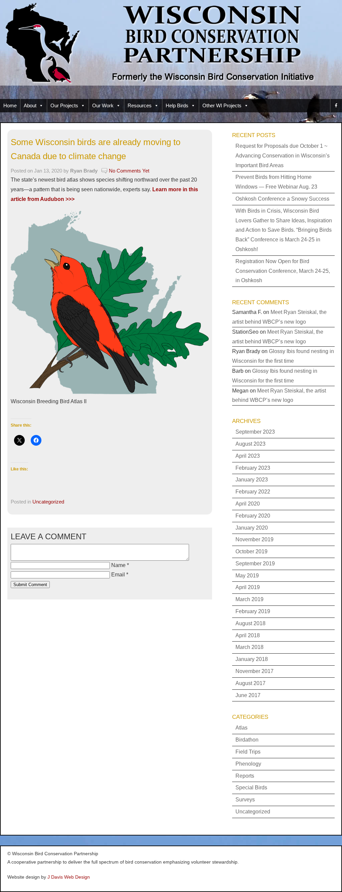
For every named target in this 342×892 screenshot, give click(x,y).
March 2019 (249, 599)
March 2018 (249, 647)
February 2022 (252, 491)
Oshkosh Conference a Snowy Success (282, 199)
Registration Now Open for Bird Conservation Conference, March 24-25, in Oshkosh (282, 271)
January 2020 (251, 528)
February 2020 (252, 516)
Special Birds (251, 787)
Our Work (103, 105)
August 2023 (250, 444)
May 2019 (247, 575)
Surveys (245, 799)
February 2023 (252, 468)
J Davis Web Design (68, 877)
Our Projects (64, 105)
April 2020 (247, 504)
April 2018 (247, 635)
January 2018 (251, 659)
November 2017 (254, 671)
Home (10, 105)
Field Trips (248, 752)
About (30, 105)
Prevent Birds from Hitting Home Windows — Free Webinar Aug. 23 (276, 182)
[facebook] (336, 105)
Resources (140, 105)
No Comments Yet (129, 171)
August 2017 (250, 683)
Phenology (248, 764)
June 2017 (248, 695)
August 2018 (250, 623)
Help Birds (177, 105)
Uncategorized (48, 502)
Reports (244, 776)
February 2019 (252, 611)
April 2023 (247, 456)
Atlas (241, 728)
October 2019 (251, 551)
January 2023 (251, 479)
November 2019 (254, 539)
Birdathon (247, 740)
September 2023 (255, 432)
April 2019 (247, 587)
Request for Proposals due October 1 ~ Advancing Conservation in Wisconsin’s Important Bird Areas (282, 155)
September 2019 (255, 563)
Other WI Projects (221, 105)
